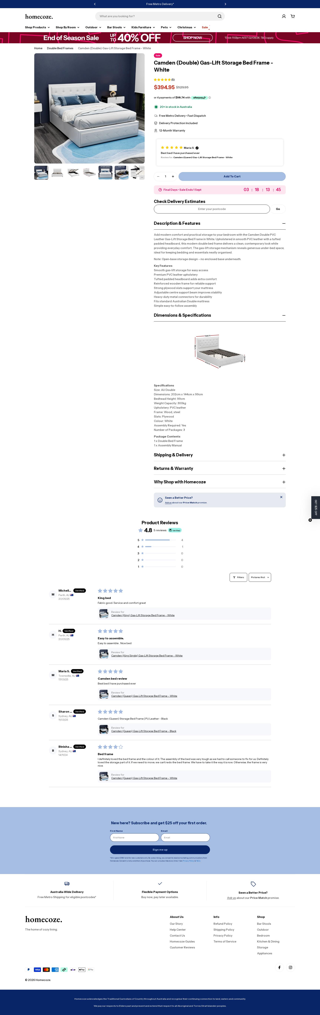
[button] (95, 4)
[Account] (284, 16)
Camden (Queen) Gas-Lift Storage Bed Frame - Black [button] (143, 731)
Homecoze (43, 980)
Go (278, 209)
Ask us (168, 502)
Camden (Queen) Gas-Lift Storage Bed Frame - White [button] (144, 696)
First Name (116, 830)
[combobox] (160, 16)
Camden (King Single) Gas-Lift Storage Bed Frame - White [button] (147, 655)
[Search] (219, 16)
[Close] (281, 497)
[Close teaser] (310, 520)
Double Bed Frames (60, 48)
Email (164, 830)
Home (38, 48)
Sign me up (160, 849)
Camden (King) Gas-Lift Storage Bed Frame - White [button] (143, 615)
